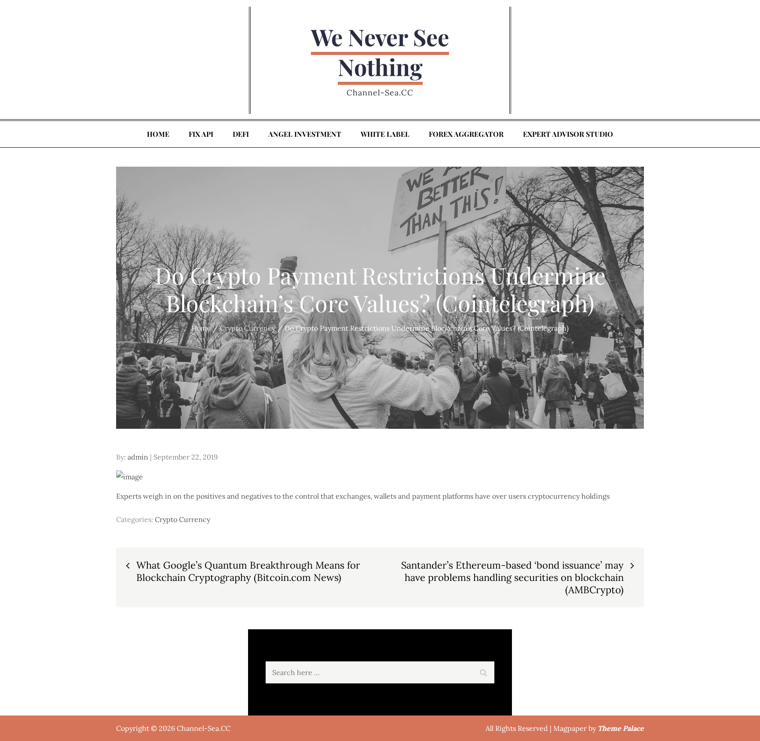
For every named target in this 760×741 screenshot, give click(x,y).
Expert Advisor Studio (568, 134)
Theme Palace (621, 728)
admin (138, 457)
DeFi (241, 134)
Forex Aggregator (466, 134)
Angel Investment (304, 134)
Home (158, 134)
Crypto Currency (182, 519)
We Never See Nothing (380, 52)
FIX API (201, 134)
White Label (385, 134)
